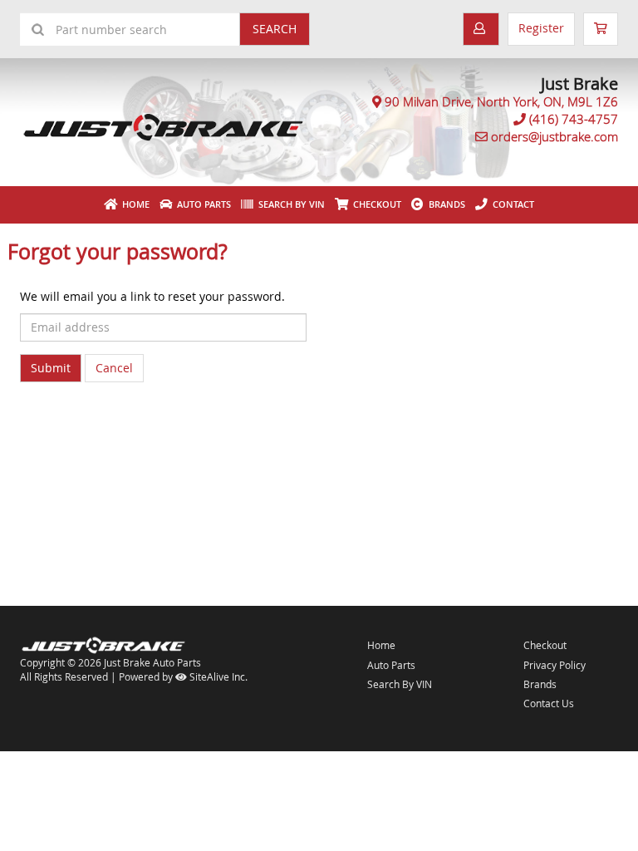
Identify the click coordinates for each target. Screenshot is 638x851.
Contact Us (548, 703)
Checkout (545, 645)
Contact (511, 204)
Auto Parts (201, 204)
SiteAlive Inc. (217, 676)
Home (133, 204)
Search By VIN (289, 204)
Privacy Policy (554, 664)
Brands (444, 204)
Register (541, 28)
